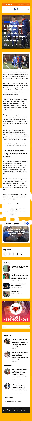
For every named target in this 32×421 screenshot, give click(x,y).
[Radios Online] (28, 327)
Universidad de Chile (9, 85)
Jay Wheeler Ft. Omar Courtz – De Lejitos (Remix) (19, 266)
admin (9, 44)
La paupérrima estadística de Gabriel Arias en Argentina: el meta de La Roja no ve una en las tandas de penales (19, 387)
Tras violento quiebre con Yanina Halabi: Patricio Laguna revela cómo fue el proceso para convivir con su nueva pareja (20, 342)
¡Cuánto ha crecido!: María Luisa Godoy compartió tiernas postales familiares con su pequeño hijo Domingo (20, 355)
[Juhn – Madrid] (6, 294)
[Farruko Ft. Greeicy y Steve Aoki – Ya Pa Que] (6, 286)
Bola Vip (18, 204)
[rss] (21, 254)
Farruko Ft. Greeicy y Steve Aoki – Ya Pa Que (19, 284)
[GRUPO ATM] (16, 9)
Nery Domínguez (8, 83)
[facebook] (5, 254)
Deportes (7, 22)
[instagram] (9, 254)
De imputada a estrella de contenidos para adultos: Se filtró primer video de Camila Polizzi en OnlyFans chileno (19, 276)
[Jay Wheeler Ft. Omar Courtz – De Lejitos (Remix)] (6, 268)
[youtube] (13, 254)
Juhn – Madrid (15, 291)
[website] (17, 254)
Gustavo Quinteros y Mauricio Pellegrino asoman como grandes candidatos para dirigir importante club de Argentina (16, 230)
